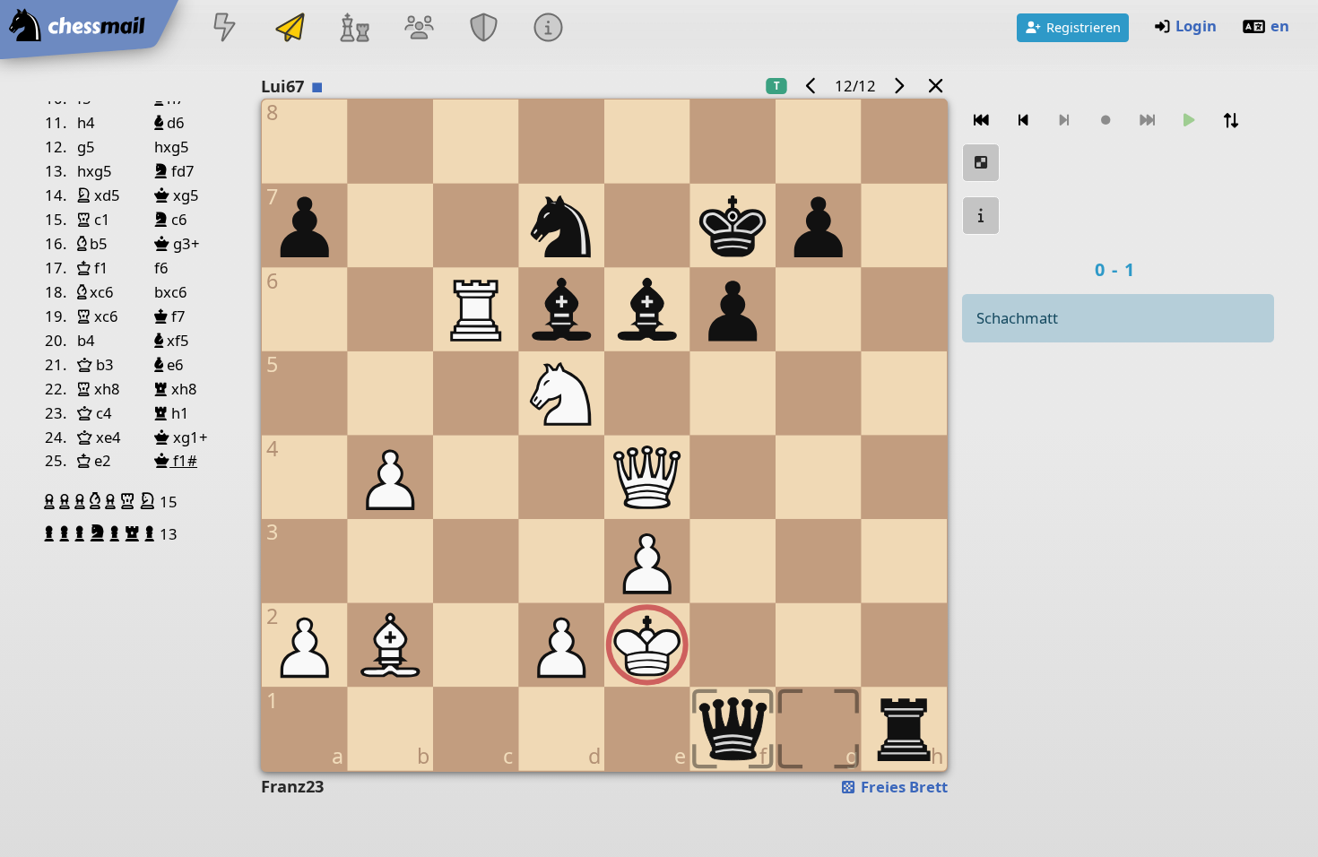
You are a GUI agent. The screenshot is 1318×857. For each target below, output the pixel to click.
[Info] (981, 215)
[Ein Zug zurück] (1023, 120)
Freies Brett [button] (902, 786)
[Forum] (418, 29)
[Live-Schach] (225, 29)
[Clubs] (484, 29)
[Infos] (548, 29)
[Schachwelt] (354, 29)
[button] (51, 501)
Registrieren (1083, 27)
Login (1196, 25)
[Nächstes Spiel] (899, 85)
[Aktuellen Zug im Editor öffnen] (981, 162)
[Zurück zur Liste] (935, 85)
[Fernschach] (289, 29)
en (1279, 25)
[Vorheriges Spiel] (810, 85)
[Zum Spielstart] (981, 120)
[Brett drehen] (1231, 120)
